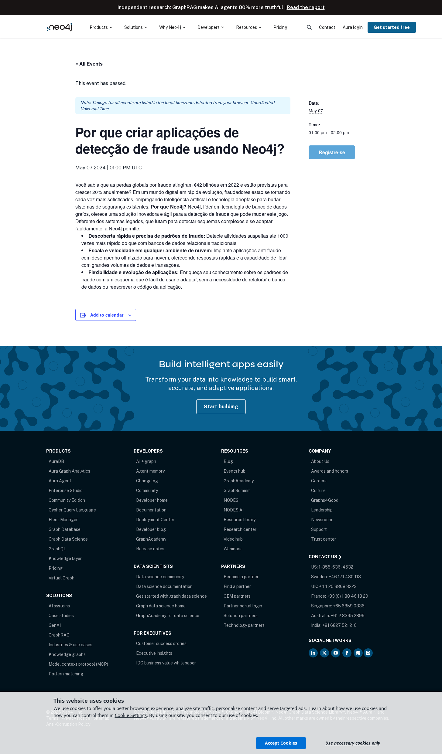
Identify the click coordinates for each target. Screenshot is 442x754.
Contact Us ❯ (325, 556)
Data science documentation (164, 586)
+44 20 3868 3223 (338, 586)
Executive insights (154, 653)
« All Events (89, 63)
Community (147, 490)
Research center (240, 529)
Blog (228, 461)
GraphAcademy (151, 539)
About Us (320, 461)
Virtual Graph (61, 578)
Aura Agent (60, 480)
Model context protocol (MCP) (78, 664)
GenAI (55, 625)
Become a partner (241, 576)
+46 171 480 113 (345, 576)
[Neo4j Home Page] (59, 27)
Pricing (56, 568)
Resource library (239, 519)
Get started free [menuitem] (392, 27)
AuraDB (56, 461)
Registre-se (332, 152)
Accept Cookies (281, 743)
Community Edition (67, 500)
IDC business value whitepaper (166, 663)
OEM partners (237, 596)
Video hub (233, 539)
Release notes (150, 548)
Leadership (322, 510)
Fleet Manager (63, 519)
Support (319, 529)
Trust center (323, 539)
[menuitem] (101, 27)
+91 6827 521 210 (339, 625)
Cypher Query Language (72, 510)
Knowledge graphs (67, 654)
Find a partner (237, 586)
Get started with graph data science (171, 596)
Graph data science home (161, 605)
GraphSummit (237, 490)
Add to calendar (106, 315)
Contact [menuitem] (327, 27)
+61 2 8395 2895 (348, 615)
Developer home (152, 500)
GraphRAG (59, 635)
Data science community (160, 576)
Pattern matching (66, 673)
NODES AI (234, 510)
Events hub (234, 471)
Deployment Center (155, 519)
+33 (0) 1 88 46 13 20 (347, 596)
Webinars (233, 548)
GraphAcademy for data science (167, 615)
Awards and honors (329, 471)
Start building (221, 406)
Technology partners (244, 625)
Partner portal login (243, 605)
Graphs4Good (324, 500)
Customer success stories (161, 643)
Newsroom (321, 519)
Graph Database (65, 529)
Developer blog (151, 529)
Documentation (151, 510)
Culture (318, 490)
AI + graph (146, 461)
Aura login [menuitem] (353, 27)
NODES (231, 500)
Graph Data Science (68, 539)
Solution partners (241, 615)
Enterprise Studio (66, 490)
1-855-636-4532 (336, 567)
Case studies (61, 615)
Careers (319, 480)
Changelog (147, 480)
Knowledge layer (65, 558)
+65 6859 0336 (349, 605)
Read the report (306, 7)
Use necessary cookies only (352, 743)
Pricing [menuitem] (280, 27)
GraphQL (57, 548)
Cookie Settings (131, 715)
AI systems (59, 605)
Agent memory (150, 471)
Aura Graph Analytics (69, 471)
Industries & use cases (70, 644)
